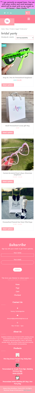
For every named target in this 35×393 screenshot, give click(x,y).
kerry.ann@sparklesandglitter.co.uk (17, 318)
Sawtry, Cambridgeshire (17, 311)
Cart (17, 292)
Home (17, 284)
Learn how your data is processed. (20, 279)
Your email (17, 259)
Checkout (17, 295)
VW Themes (27, 390)
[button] (23, 19)
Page (17, 288)
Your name (17, 253)
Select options (8, 85)
